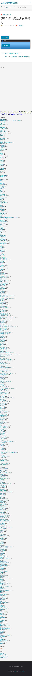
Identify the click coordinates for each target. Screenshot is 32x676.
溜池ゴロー (2, 601)
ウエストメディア (4, 313)
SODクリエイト (3, 240)
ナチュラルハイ (3, 429)
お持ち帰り (2, 335)
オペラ (1, 330)
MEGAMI (2, 210)
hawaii (1, 178)
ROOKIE (1, 231)
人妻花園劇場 (3, 556)
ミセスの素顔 (3, 504)
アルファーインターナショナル (7, 298)
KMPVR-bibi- (3, 197)
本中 (1, 592)
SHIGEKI (2, 238)
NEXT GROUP (3, 224)
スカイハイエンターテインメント (7, 388)
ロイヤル (2, 543)
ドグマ (1, 423)
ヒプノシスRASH (4, 468)
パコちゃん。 (3, 440)
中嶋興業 (2, 553)
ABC (1, 126)
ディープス (2, 419)
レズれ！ (2, 539)
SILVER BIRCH (3, 239)
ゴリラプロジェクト (4, 370)
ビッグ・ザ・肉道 (4, 463)
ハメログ (2, 453)
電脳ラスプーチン (4, 640)
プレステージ (3, 486)
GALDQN (2, 168)
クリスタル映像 (3, 350)
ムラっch (2, 509)
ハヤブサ (2, 455)
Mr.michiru (2, 220)
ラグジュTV (2, 524)
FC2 (1, 163)
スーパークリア (3, 386)
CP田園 (1, 148)
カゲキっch (2, 337)
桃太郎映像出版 (3, 594)
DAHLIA (1, 152)
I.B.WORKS (2, 184)
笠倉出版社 (2, 620)
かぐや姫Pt (2, 336)
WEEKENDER (3, 265)
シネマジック (3, 377)
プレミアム (2, 487)
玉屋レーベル (3, 612)
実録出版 (2, 573)
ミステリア (2, 502)
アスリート (2, 285)
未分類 (1, 591)
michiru (2, 214)
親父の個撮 (2, 636)
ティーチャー (3, 418)
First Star (2, 165)
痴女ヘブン (2, 614)
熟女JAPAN (2, 606)
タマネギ (2, 410)
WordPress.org (3, 657)
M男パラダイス (3, 221)
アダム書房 (2, 288)
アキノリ (2, 281)
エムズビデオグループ (5, 320)
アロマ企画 (2, 299)
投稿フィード (3, 654)
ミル (1, 505)
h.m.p (1, 173)
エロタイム (2, 322)
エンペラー (2, 324)
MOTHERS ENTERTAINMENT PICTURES (9, 217)
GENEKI (1, 171)
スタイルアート (3, 390)
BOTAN (1, 137)
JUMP (1, 190)
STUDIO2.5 (2, 244)
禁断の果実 (2, 617)
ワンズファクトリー (4, 547)
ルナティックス (3, 535)
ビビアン (2, 466)
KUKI (1, 199)
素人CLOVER (3, 623)
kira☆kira (2, 194)
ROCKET (2, 229)
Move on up (3, 218)
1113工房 (2, 123)
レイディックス (3, 537)
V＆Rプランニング (4, 259)
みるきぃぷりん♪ (4, 507)
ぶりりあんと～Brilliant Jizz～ (7, 483)
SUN (1, 246)
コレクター (2, 371)
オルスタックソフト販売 (5, 332)
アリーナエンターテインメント (7, 295)
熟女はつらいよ (3, 608)
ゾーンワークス (3, 403)
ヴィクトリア (3, 310)
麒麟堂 (1, 643)
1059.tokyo (2, 122)
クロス (1, 356)
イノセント (2, 306)
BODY (1, 135)
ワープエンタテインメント (6, 546)
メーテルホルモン (4, 511)
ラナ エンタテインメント (6, 527)
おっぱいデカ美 (3, 329)
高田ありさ (21, 25)
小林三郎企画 (3, 575)
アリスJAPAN (3, 296)
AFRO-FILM (2, 127)
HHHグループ (3, 179)
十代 (1, 560)
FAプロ (1, 161)
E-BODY (1, 154)
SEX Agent (2, 235)
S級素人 (2, 249)
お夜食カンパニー (4, 333)
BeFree (1, 134)
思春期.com (2, 582)
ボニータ (2, 493)
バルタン (2, 457)
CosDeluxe (2, 146)
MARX (1, 208)
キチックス (2, 343)
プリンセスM (3, 485)
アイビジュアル (3, 277)
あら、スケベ (3, 294)
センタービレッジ (4, 401)
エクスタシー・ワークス (5, 315)
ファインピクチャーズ (5, 472)
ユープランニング (4, 522)
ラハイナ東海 (3, 528)
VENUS (1, 262)
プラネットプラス (4, 478)
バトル (1, 445)
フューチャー (3, 475)
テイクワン (2, 421)
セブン (1, 399)
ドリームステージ (4, 426)
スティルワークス (4, 393)
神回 (1, 616)
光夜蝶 (1, 557)
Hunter (1, 182)
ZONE (1, 272)
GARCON (2, 169)
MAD (1, 205)
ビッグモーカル (3, 464)
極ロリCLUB (3, 597)
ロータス (2, 542)
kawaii (1, 191)
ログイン (2, 653)
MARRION (2, 206)
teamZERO (2, 250)
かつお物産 (2, 339)
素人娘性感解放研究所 (5, 628)
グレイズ (2, 351)
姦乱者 (1, 572)
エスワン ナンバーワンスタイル (7, 317)
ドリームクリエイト (4, 425)
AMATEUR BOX (3, 128)
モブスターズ (3, 519)
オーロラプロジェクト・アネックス (8, 326)
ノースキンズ (3, 436)
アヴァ (1, 279)
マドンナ (2, 501)
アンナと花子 (3, 302)
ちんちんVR (2, 416)
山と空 (1, 576)
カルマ (1, 341)
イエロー (2, 303)
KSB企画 (2, 198)
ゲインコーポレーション (5, 360)
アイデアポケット (4, 276)
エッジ (1, 318)
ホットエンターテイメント (6, 491)
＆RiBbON (2, 119)
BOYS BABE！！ (3, 138)
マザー (1, 497)
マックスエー (3, 498)
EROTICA (2, 157)
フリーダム (2, 481)
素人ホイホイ (3, 627)
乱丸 (1, 554)
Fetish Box (2, 164)
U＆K (1, 255)
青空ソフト (2, 642)
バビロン (2, 448)
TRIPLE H (2, 254)
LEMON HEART (3, 202)
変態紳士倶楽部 (3, 565)
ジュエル (2, 384)
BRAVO (1, 139)
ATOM (1, 130)
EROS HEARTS (3, 156)
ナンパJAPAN (3, 433)
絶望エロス (2, 629)
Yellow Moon (3, 268)
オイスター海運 (3, 328)
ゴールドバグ (3, 365)
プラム (1, 479)
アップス (2, 289)
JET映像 (1, 188)
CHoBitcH (2, 145)
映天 (1, 587)
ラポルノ (2, 531)
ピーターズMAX (3, 460)
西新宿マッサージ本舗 (5, 635)
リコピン (2, 534)
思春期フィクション (4, 583)
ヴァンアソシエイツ (4, 307)
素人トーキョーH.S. (4, 625)
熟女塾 (1, 609)
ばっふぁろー (3, 444)
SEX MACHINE (3, 236)
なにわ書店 (2, 431)
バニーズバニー (3, 446)
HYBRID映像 (2, 183)
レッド (1, 541)
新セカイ (2, 584)
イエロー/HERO (3, 304)
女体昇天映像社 (3, 571)
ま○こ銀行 (2, 494)
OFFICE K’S (2, 227)
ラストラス (2, 526)
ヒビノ (1, 467)
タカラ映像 (2, 407)
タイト (1, 405)
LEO (1, 203)
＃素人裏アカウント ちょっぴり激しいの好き (10, 120)
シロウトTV (2, 385)
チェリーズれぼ (3, 414)
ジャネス (2, 382)
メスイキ (2, 512)
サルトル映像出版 (4, 374)
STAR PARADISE (3, 243)
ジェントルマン (3, 375)
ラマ (1, 532)
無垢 (1, 603)
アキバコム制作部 (4, 283)
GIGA (1, 172)
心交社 (1, 580)
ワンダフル (2, 549)
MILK (1, 216)
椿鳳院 (1, 595)
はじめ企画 (2, 442)
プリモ (1, 482)
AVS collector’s (3, 131)
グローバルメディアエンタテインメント (9, 354)
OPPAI (1, 228)
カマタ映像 (2, 340)
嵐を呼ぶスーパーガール (5, 577)
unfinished (2, 257)
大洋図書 (2, 568)
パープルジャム (3, 437)
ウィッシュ (2, 311)
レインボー (2, 538)
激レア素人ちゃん (4, 602)
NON (1, 225)
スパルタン (2, 396)
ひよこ (1, 471)
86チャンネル (3, 124)
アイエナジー (3, 273)
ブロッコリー (3, 489)
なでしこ (2, 430)
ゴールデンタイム (4, 363)
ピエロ (1, 461)
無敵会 (1, 605)
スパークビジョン (4, 395)
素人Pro (2, 624)
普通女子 (2, 588)
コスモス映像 (3, 369)
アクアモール (3, 284)
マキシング (2, 496)
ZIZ (0, 270)
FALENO (2, 160)
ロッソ (1, 545)
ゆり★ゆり (2, 523)
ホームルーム (3, 490)
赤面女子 (2, 639)
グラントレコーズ (4, 348)
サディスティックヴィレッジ (6, 373)
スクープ (2, 389)
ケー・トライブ (3, 358)
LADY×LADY (2, 201)
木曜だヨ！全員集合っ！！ (6, 590)
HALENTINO (2, 176)
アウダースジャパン (4, 280)
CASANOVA (2, 143)
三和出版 (2, 552)
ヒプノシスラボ (3, 470)
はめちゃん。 (3, 451)
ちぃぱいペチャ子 (4, 411)
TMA (1, 253)
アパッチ (2, 292)
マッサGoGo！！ (4, 500)
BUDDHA (2, 141)
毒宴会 (1, 599)
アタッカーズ (3, 287)
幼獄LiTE (2, 579)
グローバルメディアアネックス (7, 352)
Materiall (2, 209)
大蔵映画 (2, 569)
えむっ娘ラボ (3, 321)
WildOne (2, 266)
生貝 (1, 613)
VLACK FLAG (3, 264)
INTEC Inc (2, 186)
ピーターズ (2, 459)
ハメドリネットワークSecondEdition (8, 452)
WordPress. (21, 671)
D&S (1, 150)
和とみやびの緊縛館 (4, 562)
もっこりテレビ (3, 517)
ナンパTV (2, 434)
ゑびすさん (2, 550)
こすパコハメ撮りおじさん (6, 367)
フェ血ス (2, 474)
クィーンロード (3, 347)
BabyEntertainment (4, 133)
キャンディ (2, 345)
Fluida (15, 671)
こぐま (1, 366)
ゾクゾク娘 (2, 404)
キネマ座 (2, 344)
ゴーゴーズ (2, 362)
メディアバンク (3, 516)
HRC (1, 180)
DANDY (1, 153)
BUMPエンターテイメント (6, 142)
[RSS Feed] (1, 648)
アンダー (2, 300)
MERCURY (2, 213)
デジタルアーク (3, 422)
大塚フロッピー (3, 567)
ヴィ (1, 309)
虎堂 (1, 633)
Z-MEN (1, 269)
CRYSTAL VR (3, 149)
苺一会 (1, 632)
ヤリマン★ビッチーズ (5, 520)
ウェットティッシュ (4, 314)
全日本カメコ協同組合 (5, 558)
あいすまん (2, 274)
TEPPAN (2, 251)
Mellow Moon (3, 212)
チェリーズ (2, 412)
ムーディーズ (3, 508)
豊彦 (1, 638)
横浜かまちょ (3, 598)
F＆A (1, 158)
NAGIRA (2, 223)
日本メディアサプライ (5, 586)
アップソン (2, 291)
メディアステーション (5, 515)
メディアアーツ (3, 513)
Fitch (1, 167)
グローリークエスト (4, 355)
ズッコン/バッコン (4, 392)
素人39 (1, 621)
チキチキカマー (3, 415)
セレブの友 (2, 400)
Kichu (1, 193)
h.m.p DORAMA (3, 175)
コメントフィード (4, 656)
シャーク (2, 378)
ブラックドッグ (3, 476)
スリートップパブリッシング (6, 397)
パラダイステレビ (4, 456)
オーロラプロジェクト (5, 325)
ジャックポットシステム (5, 381)
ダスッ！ (2, 408)
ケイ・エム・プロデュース (6, 359)
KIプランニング (8, 7)
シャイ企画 (2, 380)
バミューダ (2, 449)
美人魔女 (2, 631)
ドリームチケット (4, 427)
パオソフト (2, 438)
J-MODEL (2, 187)
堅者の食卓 (2, 564)
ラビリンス (2, 530)
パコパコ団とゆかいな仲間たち (7, 441)
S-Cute (1, 234)
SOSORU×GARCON (4, 242)
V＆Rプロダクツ (3, 261)
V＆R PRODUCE (3, 258)
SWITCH (2, 247)
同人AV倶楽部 (3, 561)
